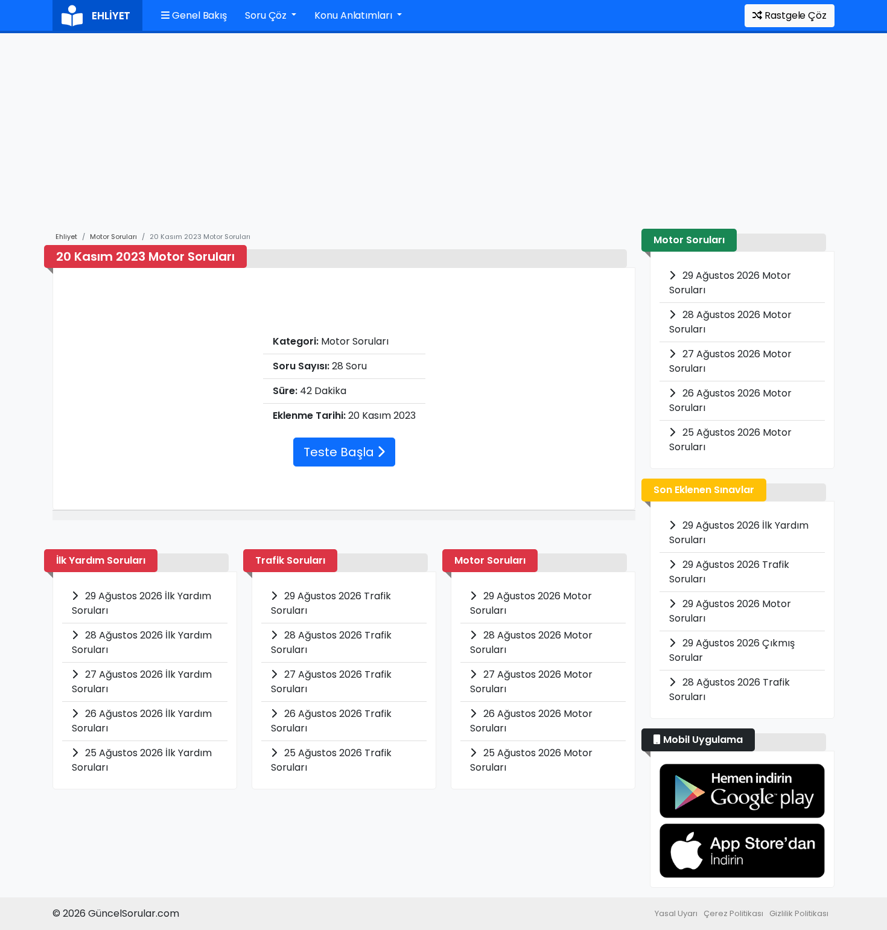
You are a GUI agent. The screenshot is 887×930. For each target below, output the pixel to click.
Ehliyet (66, 236)
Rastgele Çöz (794, 15)
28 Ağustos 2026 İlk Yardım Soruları (142, 642)
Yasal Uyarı (676, 913)
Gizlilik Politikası (798, 913)
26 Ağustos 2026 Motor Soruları (531, 721)
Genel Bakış (198, 15)
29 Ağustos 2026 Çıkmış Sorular (732, 650)
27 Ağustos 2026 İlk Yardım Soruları (142, 681)
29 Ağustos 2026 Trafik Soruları (331, 603)
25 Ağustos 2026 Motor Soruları (531, 760)
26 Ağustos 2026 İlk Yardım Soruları (142, 721)
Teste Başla (340, 452)
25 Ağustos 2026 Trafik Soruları (331, 760)
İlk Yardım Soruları (100, 560)
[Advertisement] (443, 138)
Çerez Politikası (733, 913)
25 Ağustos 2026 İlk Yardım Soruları (142, 760)
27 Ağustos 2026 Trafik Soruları (331, 681)
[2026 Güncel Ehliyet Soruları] (742, 790)
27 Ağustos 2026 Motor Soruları (531, 681)
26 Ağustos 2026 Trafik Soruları (331, 721)
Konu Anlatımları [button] (354, 15)
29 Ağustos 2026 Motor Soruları (531, 603)
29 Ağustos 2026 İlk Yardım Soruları (141, 603)
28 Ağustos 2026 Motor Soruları (531, 642)
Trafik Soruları (290, 560)
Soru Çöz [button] (267, 15)
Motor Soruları (113, 236)
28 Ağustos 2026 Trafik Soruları (331, 642)
